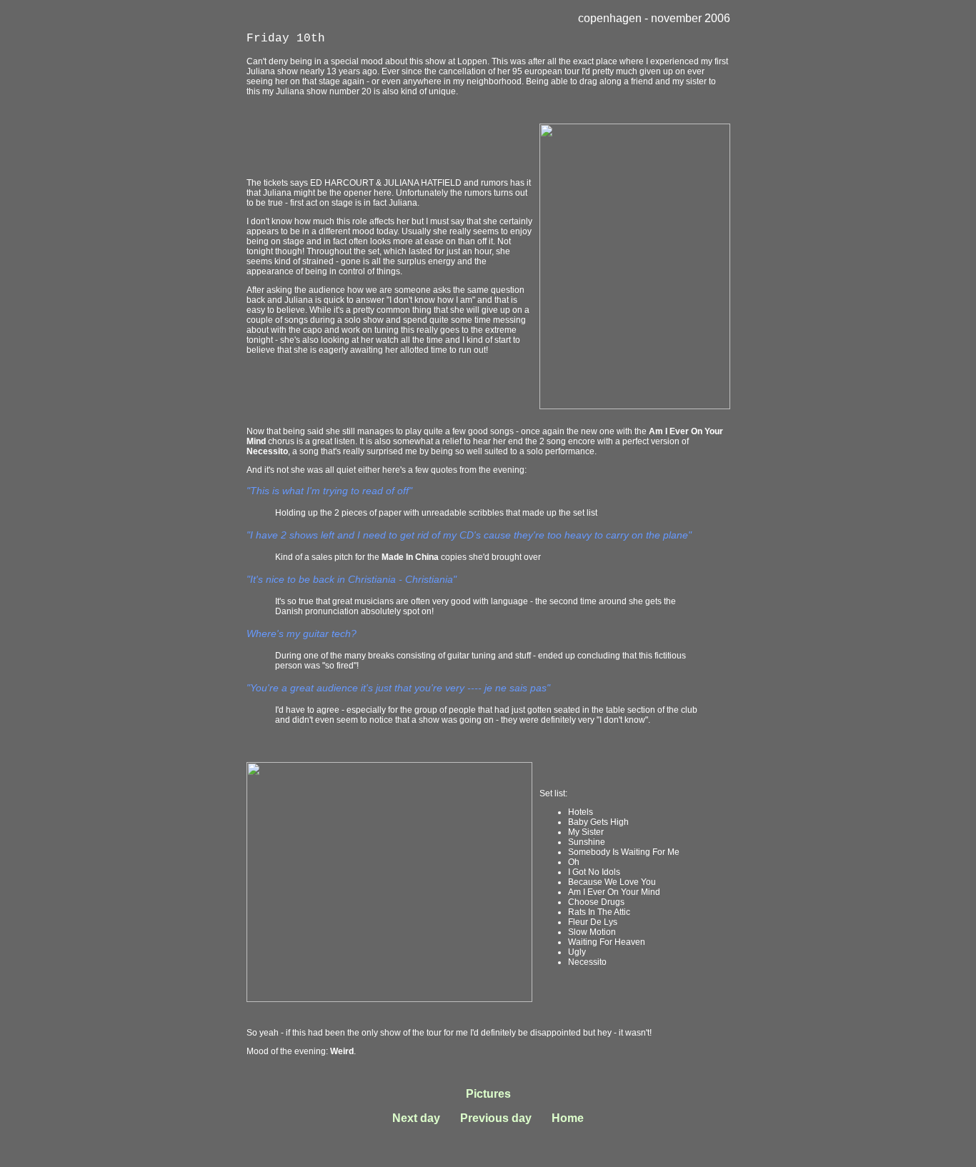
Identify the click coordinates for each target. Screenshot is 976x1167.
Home (568, 1118)
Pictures (488, 1094)
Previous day (496, 1118)
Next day (416, 1118)
